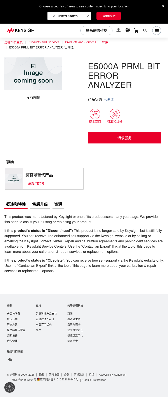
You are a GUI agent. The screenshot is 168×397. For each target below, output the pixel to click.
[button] (119, 30)
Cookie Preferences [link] (95, 377)
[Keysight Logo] (24, 30)
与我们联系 (36, 174)
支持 (38, 301)
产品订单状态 (44, 321)
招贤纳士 (72, 338)
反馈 (94, 371)
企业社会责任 (75, 326)
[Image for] (14, 169)
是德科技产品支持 (46, 309)
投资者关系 (73, 315)
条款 (68, 371)
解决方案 (12, 315)
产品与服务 (13, 309)
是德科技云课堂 (16, 326)
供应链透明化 (75, 332)
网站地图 (56, 371)
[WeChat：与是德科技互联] (10, 357)
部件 (38, 326)
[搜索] (145, 30)
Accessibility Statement (116, 371)
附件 (109, 42)
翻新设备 (12, 332)
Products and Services (45, 42)
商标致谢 (81, 371)
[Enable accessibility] (9, 387)
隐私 (43, 371)
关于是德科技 (75, 301)
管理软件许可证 (45, 315)
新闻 (70, 309)
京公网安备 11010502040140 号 (59, 376)
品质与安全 (73, 321)
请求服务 (124, 128)
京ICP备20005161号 (24, 377)
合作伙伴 (12, 338)
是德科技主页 (13, 42)
